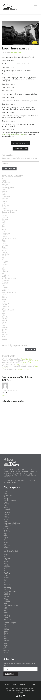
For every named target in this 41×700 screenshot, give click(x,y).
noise (4, 291)
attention (5, 184)
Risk (3, 313)
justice (4, 259)
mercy (4, 277)
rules (3, 315)
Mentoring (5, 275)
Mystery (5, 284)
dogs (3, 221)
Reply (3, 395)
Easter (4, 224)
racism (4, 308)
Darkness (5, 219)
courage (4, 215)
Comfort (5, 208)
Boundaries (6, 196)
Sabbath (5, 317)
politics (4, 297)
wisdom (4, 338)
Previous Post (22, 143)
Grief (3, 247)
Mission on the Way (9, 278)
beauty (4, 186)
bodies (4, 194)
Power (4, 299)
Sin (3, 324)
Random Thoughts (8, 310)
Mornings (5, 280)
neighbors (5, 289)
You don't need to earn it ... (11, 362)
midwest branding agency (26, 691)
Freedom (5, 235)
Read (15, 684)
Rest (3, 312)
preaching (5, 303)
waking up (5, 334)
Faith (3, 228)
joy (3, 257)
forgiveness (6, 233)
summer (4, 329)
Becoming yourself (8, 187)
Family (4, 229)
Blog (8, 52)
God (3, 240)
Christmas (5, 205)
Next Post (19, 148)
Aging (4, 180)
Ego (3, 226)
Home (4, 52)
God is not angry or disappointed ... (14, 361)
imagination (6, 254)
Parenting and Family (9, 292)
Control (4, 214)
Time (3, 331)
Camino (4, 201)
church (4, 207)
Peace (4, 294)
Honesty (5, 249)
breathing (5, 198)
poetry (4, 296)
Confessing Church (8, 212)
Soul (3, 326)
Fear (3, 231)
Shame (4, 320)
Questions (5, 306)
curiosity (5, 217)
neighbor (5, 287)
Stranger (5, 327)
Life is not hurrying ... (9, 364)
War (3, 336)
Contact (32, 684)
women (4, 340)
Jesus (4, 256)
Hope (4, 250)
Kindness (5, 261)
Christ (4, 203)
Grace (4, 243)
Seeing (4, 318)
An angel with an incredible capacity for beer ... (18, 366)
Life (3, 268)
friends (4, 236)
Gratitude (5, 245)
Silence (4, 322)
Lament (4, 263)
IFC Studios (17, 690)
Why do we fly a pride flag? (11, 359)
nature (4, 285)
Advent (4, 179)
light (3, 270)
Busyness (5, 200)
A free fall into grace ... (9, 369)
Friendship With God (9, 238)
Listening (5, 271)
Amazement (6, 182)
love (3, 273)
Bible (3, 189)
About (23, 684)
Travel (4, 332)
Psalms (4, 305)
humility (5, 252)
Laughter (5, 264)
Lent (3, 266)
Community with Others (10, 210)
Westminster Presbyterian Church (13, 134)
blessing (5, 191)
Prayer (4, 301)
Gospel (4, 242)
